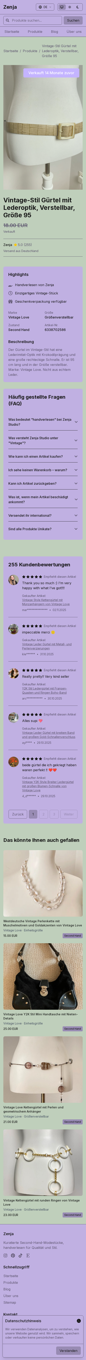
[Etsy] (28, 1255)
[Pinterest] (13, 1255)
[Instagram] (5, 1255)
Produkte (30, 51)
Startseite (10, 51)
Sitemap (9, 1302)
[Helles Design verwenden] (70, 7)
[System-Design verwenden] (62, 7)
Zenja (10, 7)
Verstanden (68, 1351)
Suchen (73, 20)
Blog (6, 1289)
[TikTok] (20, 1255)
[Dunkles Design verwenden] (78, 7)
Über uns (10, 1296)
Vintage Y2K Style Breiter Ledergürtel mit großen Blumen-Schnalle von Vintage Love (48, 786)
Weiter (69, 814)
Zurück (18, 814)
